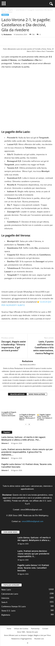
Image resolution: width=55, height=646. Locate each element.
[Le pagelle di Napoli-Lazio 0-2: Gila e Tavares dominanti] (9, 404)
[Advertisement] (27, 99)
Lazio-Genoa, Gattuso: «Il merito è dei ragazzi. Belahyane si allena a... (34, 536)
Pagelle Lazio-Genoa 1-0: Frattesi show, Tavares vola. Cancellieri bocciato (33, 565)
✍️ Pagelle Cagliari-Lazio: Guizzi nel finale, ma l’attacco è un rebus (44, 414)
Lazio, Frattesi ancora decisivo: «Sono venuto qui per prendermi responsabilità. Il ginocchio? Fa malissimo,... (27, 449)
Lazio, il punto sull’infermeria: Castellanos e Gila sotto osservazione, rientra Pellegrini (43, 347)
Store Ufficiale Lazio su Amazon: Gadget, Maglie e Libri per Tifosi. (27, 633)
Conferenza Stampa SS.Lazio (13, 604)
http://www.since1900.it (27, 364)
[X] (11, 41)
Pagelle (10, 10)
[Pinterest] (17, 41)
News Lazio (6, 587)
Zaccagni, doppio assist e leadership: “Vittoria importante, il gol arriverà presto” (13, 346)
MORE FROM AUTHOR (37, 394)
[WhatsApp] (24, 41)
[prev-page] (25, 421)
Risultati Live (39, 636)
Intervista (5, 596)
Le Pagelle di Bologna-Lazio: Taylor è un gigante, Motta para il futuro (27, 414)
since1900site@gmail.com (31, 507)
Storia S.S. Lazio (8, 608)
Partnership (35, 626)
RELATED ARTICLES (17, 394)
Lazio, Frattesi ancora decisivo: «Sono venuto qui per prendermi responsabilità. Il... (33, 551)
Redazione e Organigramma (21, 636)
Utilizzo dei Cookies (21, 626)
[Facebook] (4, 41)
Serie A (4, 600)
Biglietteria (5, 612)
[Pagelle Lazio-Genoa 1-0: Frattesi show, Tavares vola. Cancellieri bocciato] (8, 566)
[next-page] (29, 421)
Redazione (8, 34)
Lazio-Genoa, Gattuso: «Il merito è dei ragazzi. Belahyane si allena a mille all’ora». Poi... (23, 436)
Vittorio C (5, 441)
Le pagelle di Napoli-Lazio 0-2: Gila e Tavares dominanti (8, 414)
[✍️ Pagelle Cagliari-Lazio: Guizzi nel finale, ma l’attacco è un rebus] (45, 404)
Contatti (45, 626)
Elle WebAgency (41, 513)
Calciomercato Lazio (9, 591)
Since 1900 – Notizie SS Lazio (27, 629)
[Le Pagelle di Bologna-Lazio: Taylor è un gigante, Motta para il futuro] (27, 404)
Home (3, 10)
